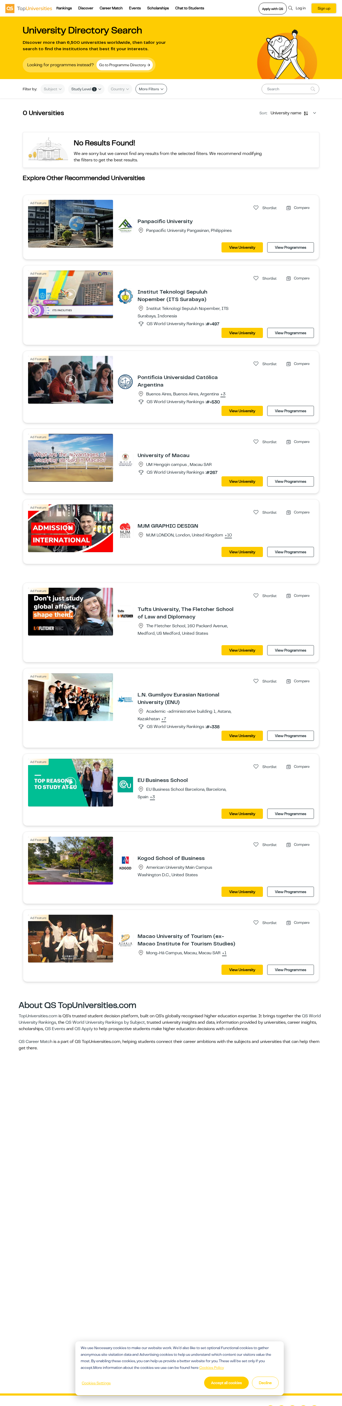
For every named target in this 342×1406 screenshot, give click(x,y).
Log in (301, 8)
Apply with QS (272, 9)
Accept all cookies (226, 1382)
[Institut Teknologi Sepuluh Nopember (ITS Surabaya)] (125, 296)
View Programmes (290, 247)
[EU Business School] (125, 784)
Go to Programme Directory (123, 65)
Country (118, 89)
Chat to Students (189, 8)
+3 (223, 394)
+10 (228, 535)
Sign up (324, 8)
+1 (224, 953)
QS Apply (84, 1028)
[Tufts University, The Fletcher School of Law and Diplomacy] (125, 613)
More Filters (149, 89)
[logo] (28, 8)
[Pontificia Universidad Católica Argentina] (125, 381)
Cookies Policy (211, 1367)
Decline (265, 1382)
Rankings (64, 8)
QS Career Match (35, 1041)
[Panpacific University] (125, 225)
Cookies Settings (96, 1383)
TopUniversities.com (38, 1016)
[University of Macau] (125, 459)
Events (135, 8)
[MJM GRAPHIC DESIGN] (125, 530)
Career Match (111, 8)
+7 (163, 719)
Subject (51, 89)
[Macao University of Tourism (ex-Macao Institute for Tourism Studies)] (125, 940)
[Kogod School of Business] (125, 862)
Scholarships (158, 8)
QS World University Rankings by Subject (105, 1022)
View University (242, 247)
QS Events (55, 1028)
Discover (85, 8)
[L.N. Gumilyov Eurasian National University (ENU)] (125, 699)
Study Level (83, 89)
